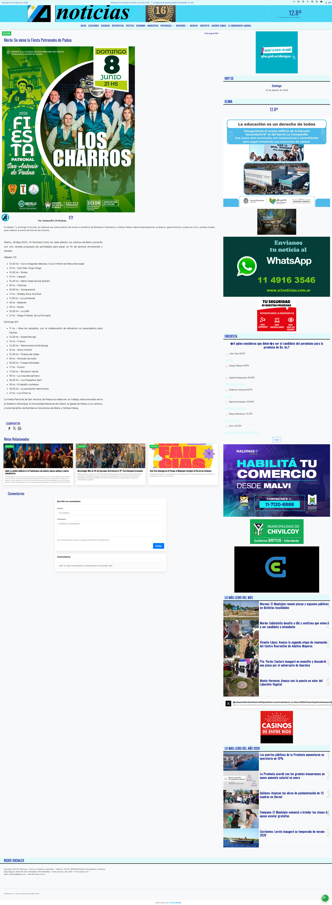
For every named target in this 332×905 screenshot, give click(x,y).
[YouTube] (322, 2)
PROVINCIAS (166, 25)
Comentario (61, 519)
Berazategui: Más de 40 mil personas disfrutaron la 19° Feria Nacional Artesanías (110, 471)
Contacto (205, 25)
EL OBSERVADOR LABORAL (239, 25)
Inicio (83, 25)
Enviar (158, 546)
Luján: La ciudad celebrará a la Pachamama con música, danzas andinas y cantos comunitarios (37, 472)
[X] (304, 2)
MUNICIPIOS (153, 25)
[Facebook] (308, 2)
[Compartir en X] (14, 428)
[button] (295, 2)
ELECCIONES (93, 25)
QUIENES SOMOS (219, 25)
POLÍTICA (130, 25)
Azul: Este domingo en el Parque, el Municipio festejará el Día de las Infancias (181, 471)
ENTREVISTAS (118, 25)
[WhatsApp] (299, 2)
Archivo (194, 25)
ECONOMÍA (141, 25)
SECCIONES (181, 25)
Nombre (60, 508)
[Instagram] (313, 2)
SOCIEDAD (105, 25)
